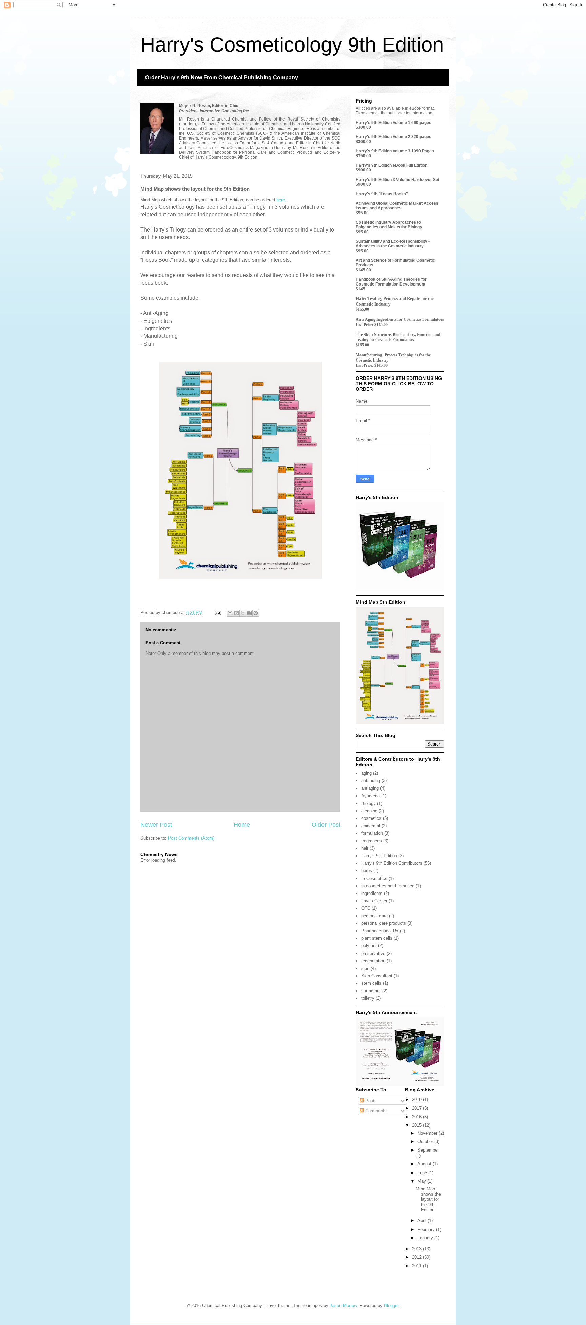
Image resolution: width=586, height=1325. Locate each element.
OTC (365, 908)
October (425, 1141)
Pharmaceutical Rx (379, 930)
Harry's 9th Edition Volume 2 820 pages (393, 136)
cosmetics (371, 818)
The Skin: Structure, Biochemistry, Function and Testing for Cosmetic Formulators (398, 337)
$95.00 (362, 212)
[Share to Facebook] (249, 613)
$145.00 (363, 270)
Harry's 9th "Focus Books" (382, 193)
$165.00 (362, 309)
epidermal (370, 825)
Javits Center (374, 900)
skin (365, 968)
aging (366, 773)
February (426, 1229)
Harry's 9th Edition (379, 855)
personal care (374, 915)
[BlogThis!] (236, 613)
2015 (417, 1125)
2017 (417, 1108)
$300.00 (363, 127)
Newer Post (156, 824)
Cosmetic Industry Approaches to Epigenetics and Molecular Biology (389, 224)
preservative (373, 953)
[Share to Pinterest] (255, 613)
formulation (372, 833)
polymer (369, 945)
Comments (375, 1111)
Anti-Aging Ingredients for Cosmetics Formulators (400, 319)
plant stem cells (376, 938)
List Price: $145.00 (372, 324)
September (428, 1150)
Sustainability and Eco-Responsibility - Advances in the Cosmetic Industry (393, 244)
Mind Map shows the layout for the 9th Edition (428, 1199)
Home (242, 824)
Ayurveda (370, 795)
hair (364, 848)
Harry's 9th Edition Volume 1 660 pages (393, 122)
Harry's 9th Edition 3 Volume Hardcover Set (398, 179)
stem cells (371, 983)
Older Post (326, 824)
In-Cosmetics (374, 878)
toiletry (367, 998)
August (425, 1163)
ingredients (372, 893)
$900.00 (363, 170)
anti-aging (370, 780)
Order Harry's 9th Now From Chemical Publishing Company (221, 77)
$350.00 (363, 155)
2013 (417, 1248)
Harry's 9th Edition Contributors (391, 863)
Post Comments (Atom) (191, 838)
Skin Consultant (376, 975)
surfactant (371, 990)
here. (282, 199)
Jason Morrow (343, 1305)
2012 (417, 1257)
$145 (360, 289)
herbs (366, 870)
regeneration (373, 960)
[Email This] (230, 613)
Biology (368, 803)
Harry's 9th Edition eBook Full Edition (391, 165)
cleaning (369, 810)
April (422, 1220)
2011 (417, 1265)
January (425, 1237)
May (422, 1181)
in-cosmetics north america (387, 885)
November (428, 1133)
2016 (417, 1116)
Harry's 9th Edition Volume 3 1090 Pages (395, 151)
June (422, 1172)
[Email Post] (217, 612)
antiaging (370, 788)
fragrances (371, 840)
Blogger (391, 1305)
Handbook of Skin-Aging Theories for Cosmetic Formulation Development (391, 282)
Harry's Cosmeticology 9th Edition (292, 44)
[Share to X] (242, 613)
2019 (417, 1099)
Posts (370, 1100)
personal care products (383, 923)
